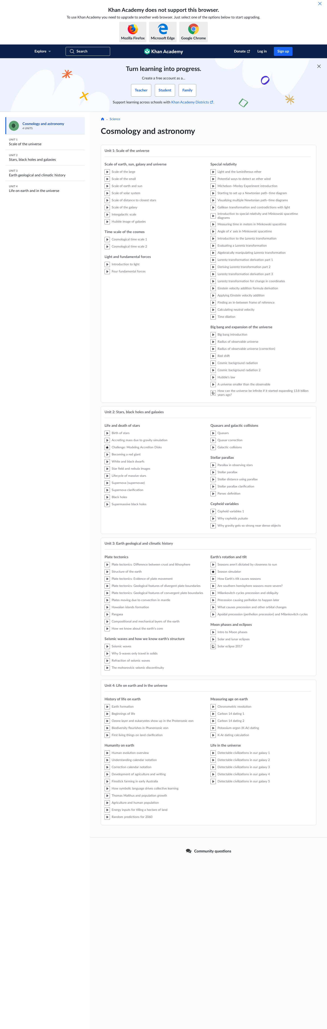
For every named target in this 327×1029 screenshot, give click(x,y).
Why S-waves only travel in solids (134, 653)
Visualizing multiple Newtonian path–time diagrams (253, 200)
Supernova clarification (127, 490)
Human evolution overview (130, 753)
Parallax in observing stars (235, 465)
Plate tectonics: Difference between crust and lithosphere (151, 564)
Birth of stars (120, 433)
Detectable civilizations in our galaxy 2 (244, 760)
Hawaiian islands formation (130, 607)
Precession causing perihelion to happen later (248, 600)
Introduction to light (125, 264)
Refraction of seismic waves (131, 660)
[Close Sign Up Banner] (319, 66)
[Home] (102, 119)
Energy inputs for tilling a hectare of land (140, 810)
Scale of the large (123, 171)
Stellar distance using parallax (238, 479)
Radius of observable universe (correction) (246, 348)
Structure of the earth (127, 571)
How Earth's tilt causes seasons (239, 578)
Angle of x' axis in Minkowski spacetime (245, 231)
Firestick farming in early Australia (135, 781)
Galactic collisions (230, 447)
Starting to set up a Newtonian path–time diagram (252, 193)
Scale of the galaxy (124, 207)
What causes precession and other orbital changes (252, 607)
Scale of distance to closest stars (134, 200)
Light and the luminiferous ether (239, 171)
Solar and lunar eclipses (234, 639)
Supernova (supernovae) (128, 483)
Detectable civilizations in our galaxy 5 (244, 781)
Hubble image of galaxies (129, 221)
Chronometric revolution (234, 706)
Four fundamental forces (128, 271)
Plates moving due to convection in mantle (141, 600)
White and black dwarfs (128, 461)
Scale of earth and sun (127, 186)
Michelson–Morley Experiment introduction (247, 186)
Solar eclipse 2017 (230, 646)
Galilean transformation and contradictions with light (254, 207)
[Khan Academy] (163, 51)
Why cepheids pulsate (233, 518)
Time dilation (226, 316)
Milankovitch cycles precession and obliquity (248, 593)
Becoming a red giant (126, 454)
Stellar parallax (227, 472)
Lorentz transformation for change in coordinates (251, 281)
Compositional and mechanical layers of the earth (146, 621)
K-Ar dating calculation (233, 735)
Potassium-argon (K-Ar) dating (238, 728)
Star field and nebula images (131, 468)
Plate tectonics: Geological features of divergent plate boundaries (156, 586)
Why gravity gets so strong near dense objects (249, 525)
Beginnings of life (123, 713)
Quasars (223, 433)
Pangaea (117, 614)
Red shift (224, 356)
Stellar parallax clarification (236, 486)
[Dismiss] (319, 3)
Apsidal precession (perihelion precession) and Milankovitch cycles (263, 614)
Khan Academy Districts (190, 102)
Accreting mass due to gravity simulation (140, 440)
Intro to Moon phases (232, 632)
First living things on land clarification (137, 735)
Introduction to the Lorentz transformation (247, 238)
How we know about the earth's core (137, 628)
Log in (262, 51)
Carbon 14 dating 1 (231, 713)
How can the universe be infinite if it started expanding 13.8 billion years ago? (263, 393)
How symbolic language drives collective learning (145, 788)
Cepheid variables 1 (231, 511)
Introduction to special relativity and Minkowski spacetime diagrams (258, 215)
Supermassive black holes (129, 504)
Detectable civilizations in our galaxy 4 (244, 774)
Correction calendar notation (131, 767)
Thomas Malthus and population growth (139, 795)
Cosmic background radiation (238, 363)
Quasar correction (230, 440)
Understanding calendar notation (134, 760)
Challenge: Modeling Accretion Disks (137, 447)
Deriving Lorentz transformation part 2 (244, 267)
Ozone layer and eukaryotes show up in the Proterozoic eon (153, 721)
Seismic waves (121, 646)
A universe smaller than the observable (244, 384)
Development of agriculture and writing (139, 774)
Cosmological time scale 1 (129, 239)
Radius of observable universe (238, 341)
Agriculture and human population (135, 802)
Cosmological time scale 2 (129, 246)
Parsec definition (229, 493)
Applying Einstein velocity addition (241, 295)
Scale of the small (124, 179)
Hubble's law (226, 377)
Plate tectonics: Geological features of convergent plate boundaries (157, 593)
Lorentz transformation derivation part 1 (245, 260)
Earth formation (123, 706)
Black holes (119, 497)
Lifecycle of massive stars (129, 475)
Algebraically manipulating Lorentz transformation (252, 252)
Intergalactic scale (124, 214)
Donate (240, 51)
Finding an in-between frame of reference (246, 302)
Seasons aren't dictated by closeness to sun (247, 564)
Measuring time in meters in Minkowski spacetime (252, 224)
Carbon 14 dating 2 (231, 721)
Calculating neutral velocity (236, 309)
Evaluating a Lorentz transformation (242, 245)
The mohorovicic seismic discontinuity (138, 667)
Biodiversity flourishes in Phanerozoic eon (140, 728)
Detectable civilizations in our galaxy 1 (244, 753)
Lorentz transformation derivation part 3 (245, 274)
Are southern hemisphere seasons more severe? (250, 586)
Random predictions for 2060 (132, 817)
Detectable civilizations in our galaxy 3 (244, 767)
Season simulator (229, 571)
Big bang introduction (232, 334)
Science (115, 119)
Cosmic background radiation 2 (239, 370)
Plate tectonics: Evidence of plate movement (142, 578)
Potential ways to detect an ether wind (244, 179)
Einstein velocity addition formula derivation (248, 288)
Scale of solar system (126, 193)
